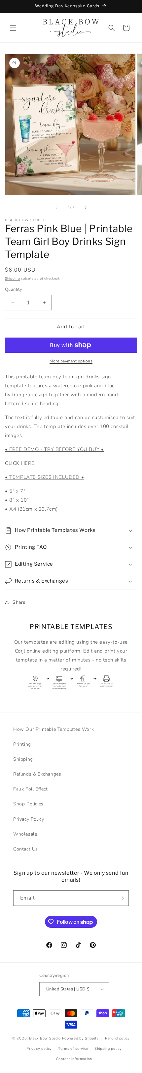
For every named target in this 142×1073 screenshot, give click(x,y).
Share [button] (19, 602)
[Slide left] (56, 207)
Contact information (74, 1058)
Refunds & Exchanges (37, 774)
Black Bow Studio (45, 1038)
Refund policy (117, 1038)
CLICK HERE (20, 463)
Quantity (13, 289)
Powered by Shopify (80, 1038)
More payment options (71, 361)
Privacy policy (39, 1048)
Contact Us (25, 849)
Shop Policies (28, 804)
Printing (22, 744)
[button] (13, 28)
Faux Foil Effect (30, 789)
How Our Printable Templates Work (53, 729)
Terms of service (73, 1048)
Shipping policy (108, 1048)
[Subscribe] (121, 898)
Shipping (12, 278)
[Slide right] (85, 207)
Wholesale (25, 834)
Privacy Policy (28, 819)
